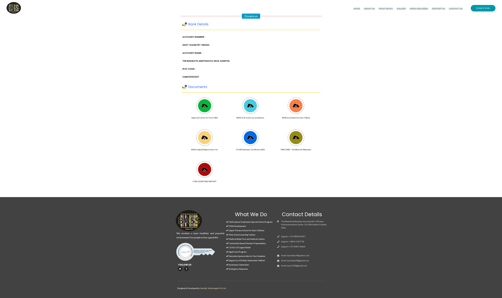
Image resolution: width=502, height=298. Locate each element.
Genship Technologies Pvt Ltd (213, 288)
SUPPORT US (438, 8)
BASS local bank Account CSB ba (296, 118)
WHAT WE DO (386, 8)
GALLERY (401, 8)
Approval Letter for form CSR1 (204, 118)
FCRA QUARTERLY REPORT (204, 181)
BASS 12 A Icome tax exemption (250, 118)
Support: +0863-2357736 (292, 241)
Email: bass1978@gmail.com (294, 265)
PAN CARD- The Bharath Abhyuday (296, 149)
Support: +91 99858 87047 (293, 236)
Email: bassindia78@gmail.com (295, 260)
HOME (356, 8)
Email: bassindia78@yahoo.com (295, 255)
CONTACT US (456, 8)
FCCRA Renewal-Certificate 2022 (250, 149)
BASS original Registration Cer (204, 149)
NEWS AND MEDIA (419, 8)
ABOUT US (369, 8)
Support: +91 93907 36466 (293, 246)
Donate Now (483, 8)
